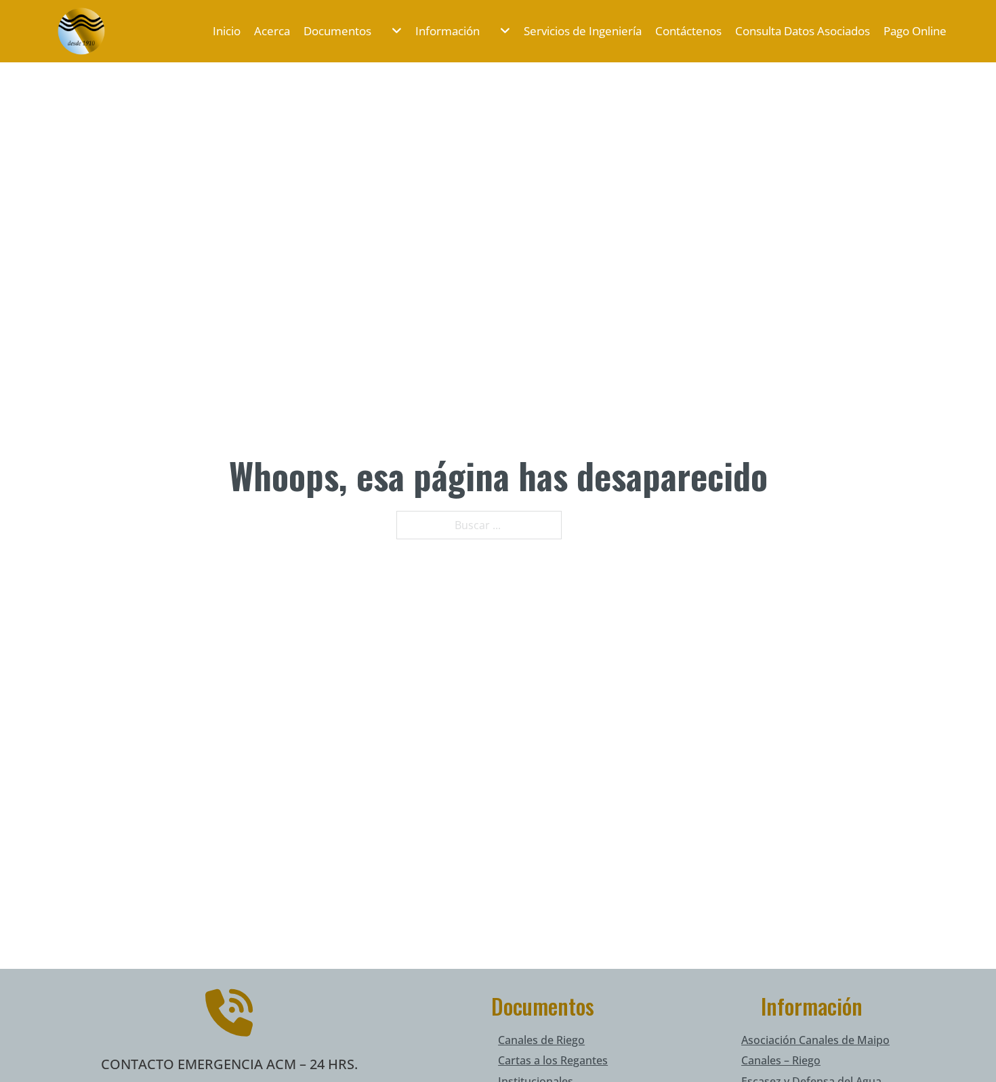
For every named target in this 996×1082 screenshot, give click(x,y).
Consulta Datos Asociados (802, 31)
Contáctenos (688, 31)
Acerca (272, 31)
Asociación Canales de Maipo (815, 1040)
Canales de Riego (541, 1040)
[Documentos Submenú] (390, 31)
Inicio (227, 31)
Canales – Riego (781, 1060)
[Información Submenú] (498, 31)
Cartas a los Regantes (553, 1060)
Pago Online (915, 31)
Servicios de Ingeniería (583, 31)
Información (447, 31)
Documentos (337, 31)
